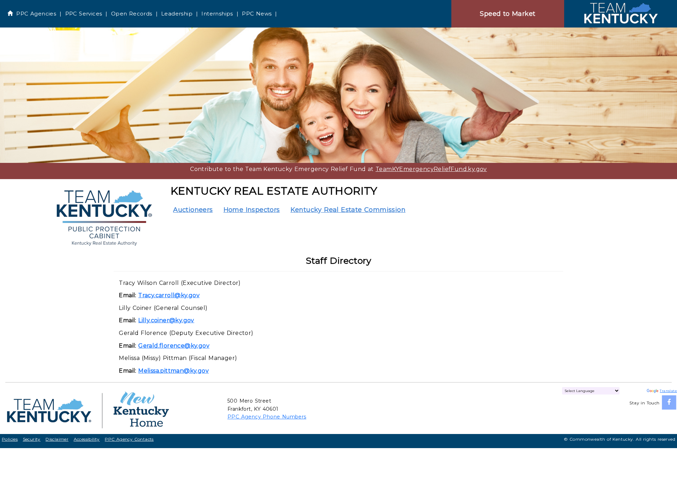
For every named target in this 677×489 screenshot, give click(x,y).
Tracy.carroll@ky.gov (169, 295)
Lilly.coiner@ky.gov (166, 320)
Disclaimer (56, 439)
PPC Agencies (36, 13)
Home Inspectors (252, 210)
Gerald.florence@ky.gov (173, 345)
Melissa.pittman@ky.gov (173, 370)
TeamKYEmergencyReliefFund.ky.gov (431, 169)
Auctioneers (193, 210)
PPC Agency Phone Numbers (266, 417)
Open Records (131, 13)
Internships (217, 13)
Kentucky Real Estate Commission (348, 210)
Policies (10, 439)
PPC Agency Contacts (129, 439)
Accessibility (87, 439)
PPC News (257, 13)
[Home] (620, 13)
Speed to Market (507, 14)
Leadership (177, 13)
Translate (668, 391)
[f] (669, 402)
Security (32, 439)
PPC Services (83, 13)
